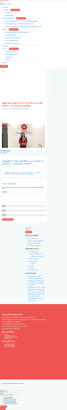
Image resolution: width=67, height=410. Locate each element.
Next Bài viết (4, 152)
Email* (3, 209)
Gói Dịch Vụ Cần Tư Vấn (6, 394)
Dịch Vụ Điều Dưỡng (33, 238)
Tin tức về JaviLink (33, 261)
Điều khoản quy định (10, 346)
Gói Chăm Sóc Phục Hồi (10, 401)
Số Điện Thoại (4, 391)
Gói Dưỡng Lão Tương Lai (34, 245)
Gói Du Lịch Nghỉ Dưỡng (34, 243)
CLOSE (2, 408)
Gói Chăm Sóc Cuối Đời (10, 399)
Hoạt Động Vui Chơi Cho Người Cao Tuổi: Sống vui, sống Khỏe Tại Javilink (36, 283)
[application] (8, 10)
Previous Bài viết (5, 151)
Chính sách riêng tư (10, 345)
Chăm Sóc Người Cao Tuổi (11, 337)
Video (10, 108)
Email (2, 393)
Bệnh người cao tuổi (36, 254)
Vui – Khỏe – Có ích (33, 270)
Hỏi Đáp (7, 334)
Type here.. (5, 191)
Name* (4, 205)
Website (4, 214)
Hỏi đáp (32, 263)
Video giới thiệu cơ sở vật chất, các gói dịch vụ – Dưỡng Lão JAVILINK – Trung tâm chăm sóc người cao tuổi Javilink (23, 173)
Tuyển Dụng (31, 267)
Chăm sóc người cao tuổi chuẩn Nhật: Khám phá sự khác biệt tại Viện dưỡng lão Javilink (36, 294)
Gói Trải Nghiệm (8, 397)
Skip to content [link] (4, 0)
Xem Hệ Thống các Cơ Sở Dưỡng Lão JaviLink (13, 324)
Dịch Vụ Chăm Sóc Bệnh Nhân (35, 240)
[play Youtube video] (23, 136)
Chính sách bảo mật (10, 344)
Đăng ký (3, 406)
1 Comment (5, 108)
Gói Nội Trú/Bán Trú (9, 398)
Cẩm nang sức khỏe (33, 251)
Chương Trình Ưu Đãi (33, 258)
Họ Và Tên (3, 390)
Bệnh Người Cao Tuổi (10, 336)
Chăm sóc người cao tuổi (37, 256)
